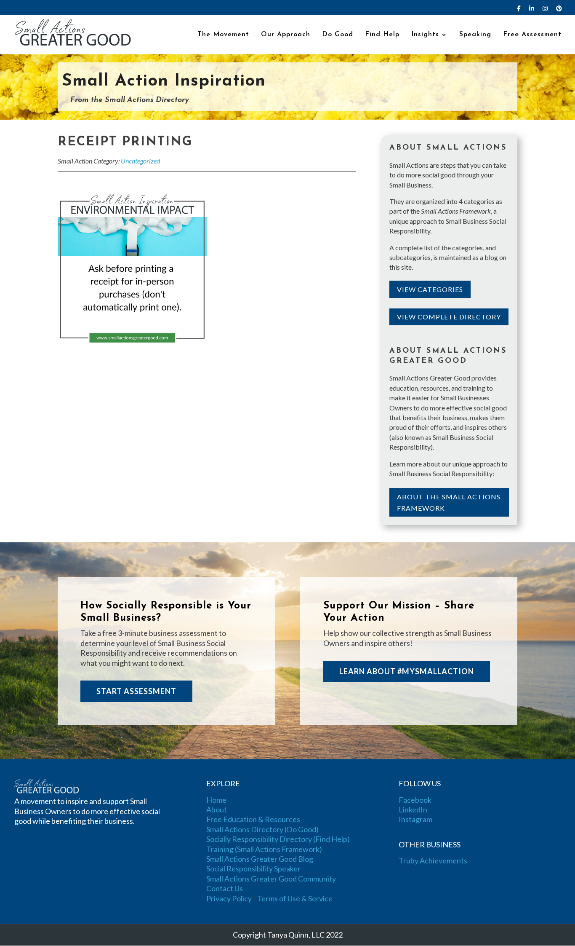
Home (216, 799)
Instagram (415, 819)
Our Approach (285, 35)
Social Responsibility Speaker (253, 868)
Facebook (415, 799)
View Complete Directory (449, 317)
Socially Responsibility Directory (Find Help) (278, 839)
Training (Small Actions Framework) (264, 849)
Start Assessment (136, 691)
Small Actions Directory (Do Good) (262, 829)
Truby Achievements (433, 860)
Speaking (475, 35)
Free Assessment (532, 35)
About (216, 809)
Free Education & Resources (253, 819)
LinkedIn (413, 809)
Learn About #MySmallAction (406, 671)
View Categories (430, 289)
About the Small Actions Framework (448, 502)
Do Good (337, 35)
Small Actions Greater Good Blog (259, 858)
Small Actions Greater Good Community (271, 878)
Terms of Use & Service (295, 898)
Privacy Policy (229, 898)
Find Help (382, 35)
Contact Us (224, 888)
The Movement (223, 35)
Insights (425, 35)
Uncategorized (140, 161)
